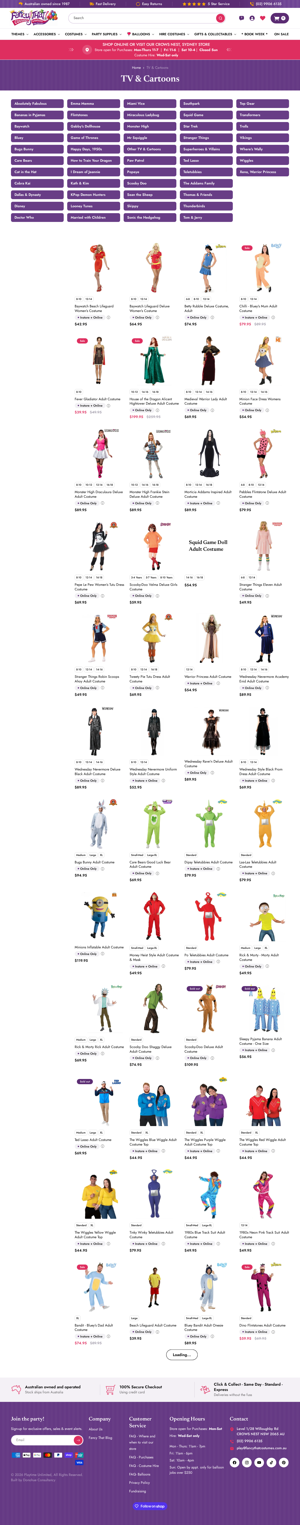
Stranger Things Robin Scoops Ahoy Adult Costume (97, 678)
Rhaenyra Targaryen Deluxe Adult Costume (99, 1512)
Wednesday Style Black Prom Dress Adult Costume (260, 771)
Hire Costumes (172, 34)
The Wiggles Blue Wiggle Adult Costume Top (153, 1141)
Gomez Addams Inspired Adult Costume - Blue (152, 1419)
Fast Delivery (106, 4)
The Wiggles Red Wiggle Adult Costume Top (262, 1141)
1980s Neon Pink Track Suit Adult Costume (264, 1234)
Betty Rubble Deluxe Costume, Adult (206, 308)
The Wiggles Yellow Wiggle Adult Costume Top (95, 1234)
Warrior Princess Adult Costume (207, 676)
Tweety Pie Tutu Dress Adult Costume (150, 678)
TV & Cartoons (157, 67)
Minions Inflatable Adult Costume (99, 947)
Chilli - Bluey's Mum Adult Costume (258, 308)
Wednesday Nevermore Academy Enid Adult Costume (264, 678)
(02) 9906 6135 (269, 4)
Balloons (141, 34)
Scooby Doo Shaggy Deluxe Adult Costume (151, 1049)
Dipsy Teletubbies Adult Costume (208, 862)
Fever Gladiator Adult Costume (97, 399)
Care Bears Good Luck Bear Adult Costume (150, 864)
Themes (17, 34)
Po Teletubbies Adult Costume (206, 955)
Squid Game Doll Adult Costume (208, 546)
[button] (19, 34)
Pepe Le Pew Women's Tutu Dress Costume (99, 587)
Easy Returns (152, 4)
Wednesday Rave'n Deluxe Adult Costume (208, 763)
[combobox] (147, 18)
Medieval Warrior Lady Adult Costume (205, 401)
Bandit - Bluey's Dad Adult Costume (94, 1327)
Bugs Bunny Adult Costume (94, 862)
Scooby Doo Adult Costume (205, 1510)
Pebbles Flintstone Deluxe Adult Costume (262, 494)
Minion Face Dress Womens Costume (259, 401)
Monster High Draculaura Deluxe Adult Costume (99, 494)
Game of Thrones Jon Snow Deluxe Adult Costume (95, 1419)
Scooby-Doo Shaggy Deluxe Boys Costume (264, 1512)
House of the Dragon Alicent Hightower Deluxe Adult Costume (154, 401)
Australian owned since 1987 (47, 4)
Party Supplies (104, 34)
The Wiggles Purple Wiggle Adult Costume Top (205, 1141)
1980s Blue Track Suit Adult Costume (204, 1234)
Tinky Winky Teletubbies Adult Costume (151, 1234)
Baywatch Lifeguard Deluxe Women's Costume (150, 308)
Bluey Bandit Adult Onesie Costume (203, 1327)
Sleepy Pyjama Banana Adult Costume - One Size (260, 1041)
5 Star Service (219, 4)
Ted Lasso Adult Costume (93, 1139)
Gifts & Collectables (213, 34)
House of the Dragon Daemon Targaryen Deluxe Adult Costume (208, 1419)
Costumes (74, 34)
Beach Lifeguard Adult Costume (153, 1325)
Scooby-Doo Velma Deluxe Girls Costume (153, 587)
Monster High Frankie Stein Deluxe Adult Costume (149, 494)
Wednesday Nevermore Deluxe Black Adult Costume (97, 771)
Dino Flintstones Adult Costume (262, 1325)
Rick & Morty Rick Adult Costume (99, 1047)
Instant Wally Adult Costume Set (262, 1409)
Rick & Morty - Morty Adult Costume (259, 957)
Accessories (45, 34)
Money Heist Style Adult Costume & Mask (154, 957)
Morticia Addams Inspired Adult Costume (207, 494)
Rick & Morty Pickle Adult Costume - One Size (149, 1504)
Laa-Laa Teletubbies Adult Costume (257, 864)
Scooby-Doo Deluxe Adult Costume (203, 1049)
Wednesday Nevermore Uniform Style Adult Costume (153, 771)
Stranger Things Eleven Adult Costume (260, 587)
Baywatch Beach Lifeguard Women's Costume (94, 308)
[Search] (220, 18)
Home (136, 67)
